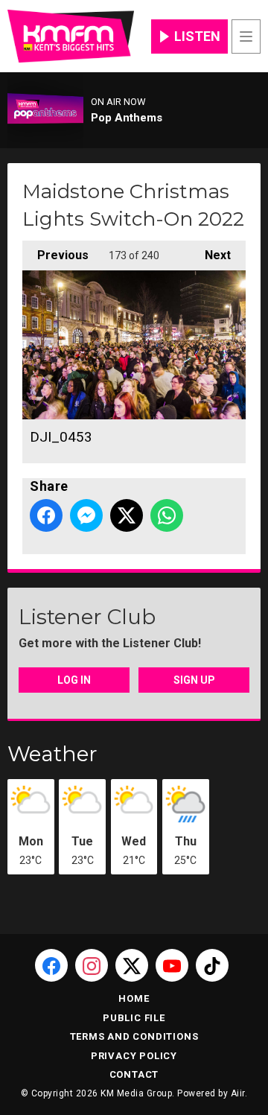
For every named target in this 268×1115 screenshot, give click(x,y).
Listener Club (87, 616)
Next (210, 255)
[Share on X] (126, 515)
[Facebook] (51, 965)
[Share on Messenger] (86, 515)
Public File (134, 1017)
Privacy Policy (134, 1055)
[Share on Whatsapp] (166, 515)
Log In (74, 680)
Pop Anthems (126, 117)
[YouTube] (172, 965)
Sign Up (194, 680)
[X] (131, 965)
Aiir (238, 1093)
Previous (55, 255)
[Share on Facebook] (46, 515)
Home (133, 998)
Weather (52, 753)
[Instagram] (91, 965)
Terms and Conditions (134, 1036)
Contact (134, 1074)
